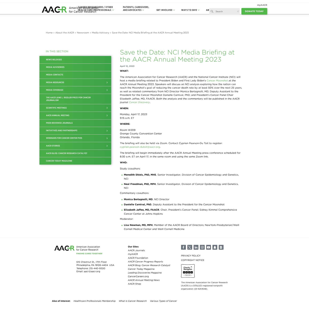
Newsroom (83, 32)
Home (49, 32)
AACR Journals (136, 250)
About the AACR (64, 32)
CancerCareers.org (138, 276)
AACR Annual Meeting (57, 115)
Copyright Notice (192, 260)
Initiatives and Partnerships (61, 130)
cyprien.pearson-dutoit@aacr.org (140, 146)
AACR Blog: (149, 265)
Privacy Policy (191, 255)
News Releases (54, 59)
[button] (107, 82)
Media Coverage (54, 90)
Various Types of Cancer (163, 301)
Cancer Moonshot (217, 80)
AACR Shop (134, 283)
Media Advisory (100, 32)
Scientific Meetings (56, 108)
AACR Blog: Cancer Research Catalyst (66, 153)
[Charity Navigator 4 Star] (188, 271)
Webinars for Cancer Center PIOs (64, 138)
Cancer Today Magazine (59, 161)
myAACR (262, 5)
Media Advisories (55, 67)
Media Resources (55, 82)
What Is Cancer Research (133, 301)
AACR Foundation (138, 258)
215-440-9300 (97, 268)
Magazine (141, 269)
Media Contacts (54, 74)
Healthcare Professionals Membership (95, 301)
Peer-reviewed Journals (59, 123)
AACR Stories (53, 146)
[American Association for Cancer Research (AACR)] (70, 10)
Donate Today (254, 11)
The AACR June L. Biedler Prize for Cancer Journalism (68, 98)
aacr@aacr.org (92, 271)
